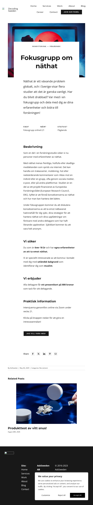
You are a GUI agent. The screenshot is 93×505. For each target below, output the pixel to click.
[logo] (12, 8)
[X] (38, 353)
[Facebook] (32, 353)
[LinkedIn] (44, 353)
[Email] (55, 353)
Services (25, 473)
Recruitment (43, 368)
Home (24, 469)
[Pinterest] (49, 353)
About (24, 481)
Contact (25, 489)
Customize (46, 495)
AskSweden (14, 368)
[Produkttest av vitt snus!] (46, 403)
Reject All (62, 495)
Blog (23, 485)
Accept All (77, 495)
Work (24, 477)
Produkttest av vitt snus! (27, 428)
